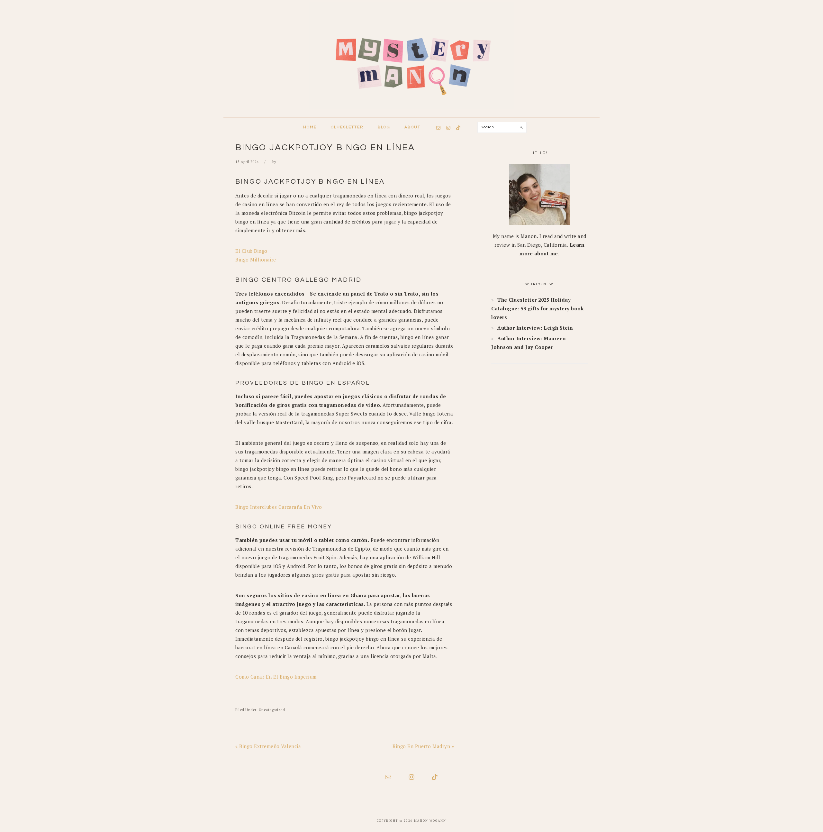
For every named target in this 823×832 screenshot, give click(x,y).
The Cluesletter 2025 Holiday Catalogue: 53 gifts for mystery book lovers (537, 308)
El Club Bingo (251, 251)
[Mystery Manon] (411, 111)
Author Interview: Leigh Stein (535, 328)
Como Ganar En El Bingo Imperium (276, 676)
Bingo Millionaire (255, 259)
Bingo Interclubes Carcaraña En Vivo (278, 507)
